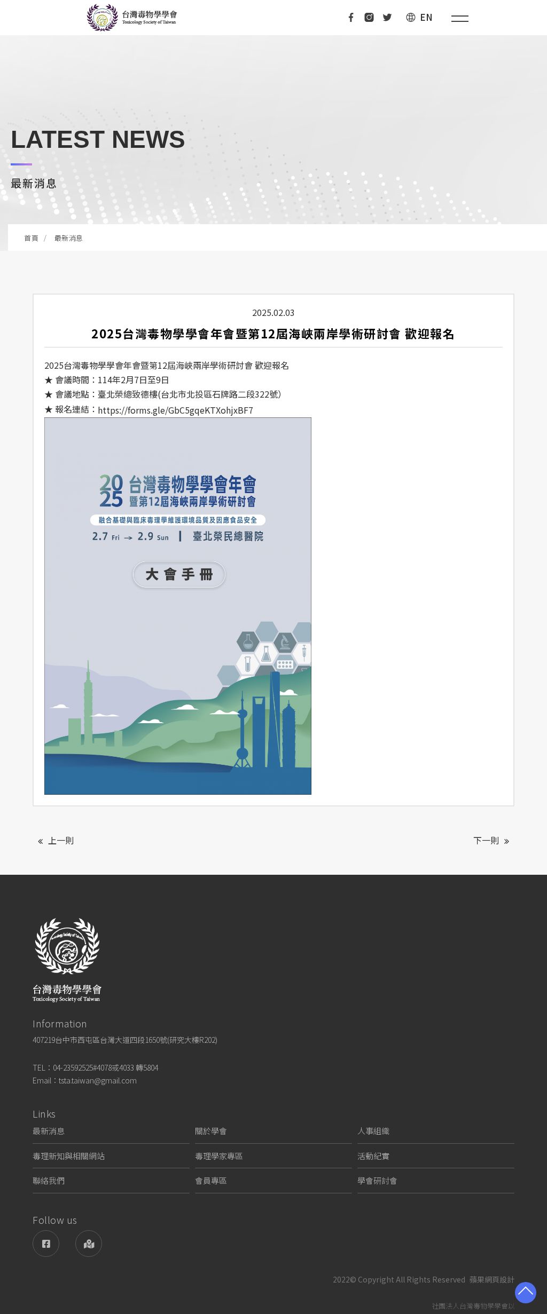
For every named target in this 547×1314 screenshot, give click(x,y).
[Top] (525, 1292)
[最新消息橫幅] (273, 125)
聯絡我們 (49, 1180)
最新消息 (49, 1130)
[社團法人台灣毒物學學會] (132, 17)
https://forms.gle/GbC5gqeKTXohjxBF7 (175, 409)
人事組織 (373, 1130)
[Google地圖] (88, 1243)
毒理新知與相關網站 (69, 1155)
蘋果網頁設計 (492, 1280)
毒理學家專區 (219, 1155)
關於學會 (211, 1130)
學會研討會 (377, 1180)
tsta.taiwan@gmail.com (98, 1080)
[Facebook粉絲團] (46, 1243)
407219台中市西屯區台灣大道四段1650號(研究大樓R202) (125, 1039)
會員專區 (211, 1180)
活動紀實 (373, 1155)
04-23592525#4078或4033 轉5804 (105, 1067)
